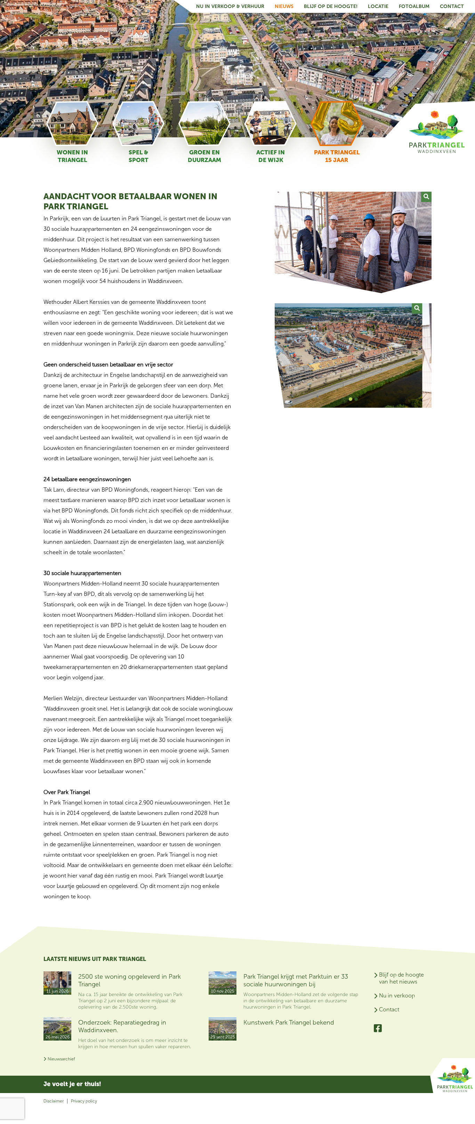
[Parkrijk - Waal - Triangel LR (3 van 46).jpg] (426, 308)
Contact (452, 6)
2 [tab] (355, 400)
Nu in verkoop (397, 995)
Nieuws (284, 6)
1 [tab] (350, 400)
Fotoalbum (414, 6)
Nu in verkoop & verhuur (230, 6)
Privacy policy (84, 1101)
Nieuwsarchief (61, 1059)
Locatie (378, 6)
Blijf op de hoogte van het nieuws (401, 978)
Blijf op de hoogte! (330, 6)
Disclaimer (53, 1101)
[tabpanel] (353, 355)
